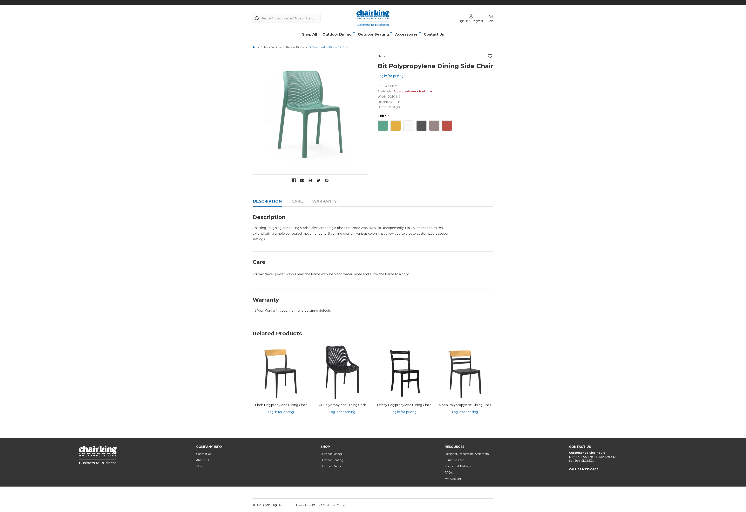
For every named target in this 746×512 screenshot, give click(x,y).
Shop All (309, 34)
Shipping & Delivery (458, 466)
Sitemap (341, 505)
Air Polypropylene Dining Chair (342, 405)
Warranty (324, 201)
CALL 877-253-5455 (583, 469)
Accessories (406, 34)
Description (267, 201)
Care (297, 201)
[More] (354, 33)
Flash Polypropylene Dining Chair (281, 405)
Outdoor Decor (331, 466)
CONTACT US (580, 447)
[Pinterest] (326, 180)
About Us (202, 460)
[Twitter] (318, 180)
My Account (453, 479)
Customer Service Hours (587, 452)
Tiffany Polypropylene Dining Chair (403, 405)
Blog (199, 466)
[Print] (310, 180)
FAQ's (449, 472)
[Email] (302, 180)
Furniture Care (454, 460)
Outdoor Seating (373, 34)
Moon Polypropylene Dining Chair (465, 405)
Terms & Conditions (324, 505)
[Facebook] (294, 180)
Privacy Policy (304, 505)
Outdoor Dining (337, 34)
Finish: (383, 116)
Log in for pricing (391, 76)
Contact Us (434, 34)
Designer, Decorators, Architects (467, 454)
